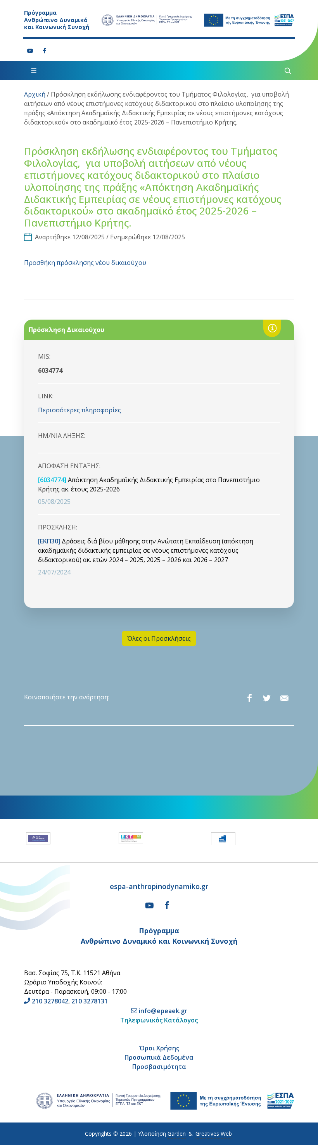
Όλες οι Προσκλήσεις (159, 638)
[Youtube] (30, 51)
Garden (177, 1133)
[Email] (284, 698)
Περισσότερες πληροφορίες (79, 410)
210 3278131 (89, 1001)
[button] (17, 841)
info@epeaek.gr (163, 1011)
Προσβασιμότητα (159, 1066)
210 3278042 (50, 1001)
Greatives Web (213, 1133)
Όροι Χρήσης (159, 1048)
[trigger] (287, 70)
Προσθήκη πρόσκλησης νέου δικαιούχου (85, 262)
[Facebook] (44, 51)
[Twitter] (267, 698)
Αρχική (34, 94)
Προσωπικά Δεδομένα (159, 1057)
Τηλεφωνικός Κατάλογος (159, 1020)
